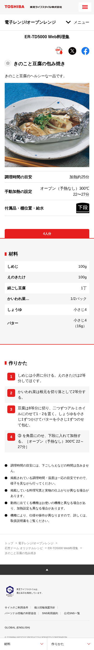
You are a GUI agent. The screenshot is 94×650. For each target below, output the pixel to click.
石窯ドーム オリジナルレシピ (24, 548)
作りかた (57, 644)
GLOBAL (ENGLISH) (17, 627)
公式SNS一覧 (72, 613)
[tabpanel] (47, 291)
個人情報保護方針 (44, 607)
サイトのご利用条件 (16, 607)
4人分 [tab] (47, 233)
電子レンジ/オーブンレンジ (36, 543)
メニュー (81, 22)
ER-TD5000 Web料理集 (63, 548)
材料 (7, 644)
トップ (9, 543)
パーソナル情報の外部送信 (20, 613)
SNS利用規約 (50, 613)
